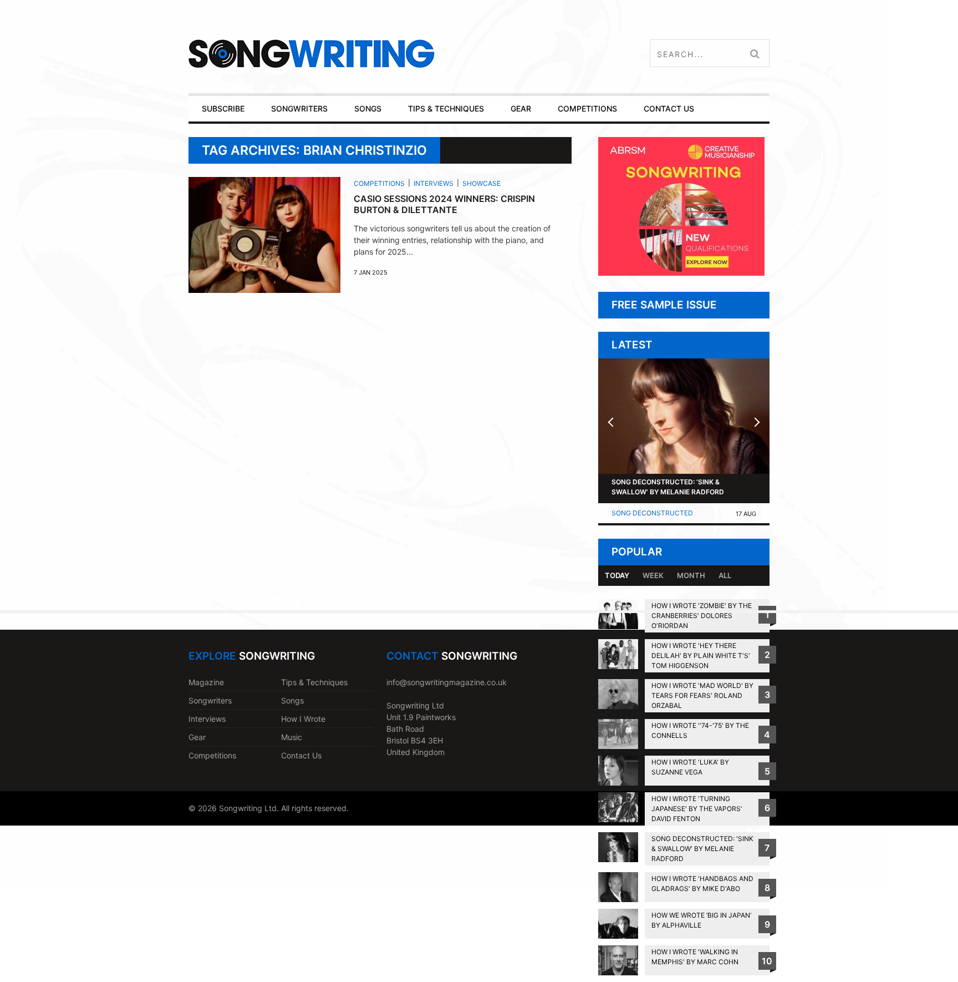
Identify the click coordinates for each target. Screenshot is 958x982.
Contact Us (301, 755)
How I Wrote (303, 718)
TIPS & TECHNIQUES (446, 108)
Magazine (206, 682)
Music (291, 737)
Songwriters (210, 700)
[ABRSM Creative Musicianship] (681, 272)
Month (691, 575)
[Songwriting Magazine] (377, 53)
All (724, 575)
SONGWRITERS (299, 108)
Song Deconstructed (652, 513)
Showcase (481, 183)
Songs (292, 700)
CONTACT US (669, 108)
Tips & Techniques (314, 682)
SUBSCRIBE (223, 108)
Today (617, 575)
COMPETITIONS (587, 108)
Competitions (379, 183)
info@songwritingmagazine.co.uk (446, 682)
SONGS (367, 108)
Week (653, 575)
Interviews (433, 183)
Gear (197, 737)
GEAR (521, 108)
